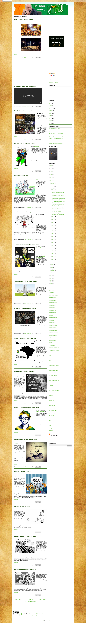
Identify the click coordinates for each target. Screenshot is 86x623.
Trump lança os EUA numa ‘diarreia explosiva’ (56, 133)
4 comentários (29, 594)
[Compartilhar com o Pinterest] (40, 57)
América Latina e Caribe (52, 101)
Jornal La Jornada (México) (53, 370)
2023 (51, 169)
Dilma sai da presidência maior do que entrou (26, 408)
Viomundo (51, 430)
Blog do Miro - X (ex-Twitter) (53, 82)
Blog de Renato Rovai (52, 333)
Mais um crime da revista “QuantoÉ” (54, 128)
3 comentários (29, 402)
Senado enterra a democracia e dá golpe (25, 338)
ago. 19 (53, 233)
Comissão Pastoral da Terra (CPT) (54, 347)
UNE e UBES (51, 427)
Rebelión (50, 403)
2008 (51, 284)
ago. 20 (53, 231)
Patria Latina (51, 397)
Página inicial (31, 599)
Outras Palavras (51, 387)
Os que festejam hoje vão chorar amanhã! (25, 569)
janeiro (52, 272)
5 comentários (29, 303)
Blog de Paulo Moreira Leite (53, 332)
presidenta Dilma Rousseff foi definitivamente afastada (40, 251)
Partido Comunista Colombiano (54, 388)
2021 (51, 172)
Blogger (50, 620)
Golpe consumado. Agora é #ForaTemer (25, 536)
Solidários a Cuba (52, 417)
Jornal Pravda (51, 373)
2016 (51, 180)
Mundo (50, 118)
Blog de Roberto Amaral (53, 337)
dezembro (52, 182)
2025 (51, 166)
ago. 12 (53, 244)
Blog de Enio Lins (52, 307)
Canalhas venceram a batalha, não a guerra (26, 212)
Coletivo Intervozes (52, 345)
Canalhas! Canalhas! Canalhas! (22, 471)
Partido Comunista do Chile (53, 392)
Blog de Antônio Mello (52, 297)
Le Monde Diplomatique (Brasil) (54, 377)
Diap (50, 355)
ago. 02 (53, 259)
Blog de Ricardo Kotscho (53, 335)
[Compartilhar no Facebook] (39, 57)
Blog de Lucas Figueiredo (53, 317)
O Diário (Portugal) (52, 382)
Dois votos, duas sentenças (21, 175)
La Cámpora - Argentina (53, 375)
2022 (51, 171)
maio (52, 265)
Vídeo (50, 123)
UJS (50, 425)
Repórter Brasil (51, 407)
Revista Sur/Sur (51, 415)
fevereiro (52, 270)
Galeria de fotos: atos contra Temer (24, 19)
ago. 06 (53, 253)
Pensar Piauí (51, 398)
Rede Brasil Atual (52, 405)
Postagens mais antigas (42, 599)
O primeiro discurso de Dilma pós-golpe (25, 86)
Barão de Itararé (51, 293)
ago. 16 (53, 237)
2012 (51, 278)
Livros (50, 111)
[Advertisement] (30, 71)
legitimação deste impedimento (41, 257)
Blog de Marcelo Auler (52, 323)
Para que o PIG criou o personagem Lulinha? (56, 136)
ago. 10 (53, 247)
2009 (51, 283)
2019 (51, 176)
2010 (51, 281)
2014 (51, 275)
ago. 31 (53, 189)
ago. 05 (53, 254)
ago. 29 (53, 217)
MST (50, 378)
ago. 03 (53, 257)
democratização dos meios (39, 268)
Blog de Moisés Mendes (53, 328)
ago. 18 (53, 234)
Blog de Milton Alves (52, 327)
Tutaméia (50, 422)
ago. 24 (53, 225)
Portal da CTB (51, 400)
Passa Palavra (51, 395)
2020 (51, 174)
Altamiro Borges (53, 434)
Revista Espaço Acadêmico (53, 410)
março (52, 269)
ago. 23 (53, 227)
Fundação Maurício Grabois (53, 362)
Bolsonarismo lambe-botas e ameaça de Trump (56, 138)
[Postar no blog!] (36, 57)
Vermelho (15, 443)
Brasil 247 (50, 342)
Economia (50, 106)
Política (50, 120)
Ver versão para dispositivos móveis (30, 601)
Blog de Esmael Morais (52, 308)
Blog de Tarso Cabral (52, 338)
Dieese (50, 358)
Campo (50, 103)
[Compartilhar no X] (38, 57)
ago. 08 (53, 250)
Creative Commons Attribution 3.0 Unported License (37, 613)
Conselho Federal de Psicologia (54, 350)
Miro (50, 115)
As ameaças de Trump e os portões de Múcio (56, 141)
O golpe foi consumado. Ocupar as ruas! (25, 308)
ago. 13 (53, 242)
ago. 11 (53, 245)
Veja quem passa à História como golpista (25, 281)
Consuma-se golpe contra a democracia (25, 144)
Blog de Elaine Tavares (52, 305)
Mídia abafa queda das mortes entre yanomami (56, 143)
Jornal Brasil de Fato (52, 367)
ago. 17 (53, 236)
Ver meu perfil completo (52, 436)
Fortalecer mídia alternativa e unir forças (25, 439)
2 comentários (29, 564)
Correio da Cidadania (52, 352)
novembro (53, 183)
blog (37, 179)
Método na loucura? (52, 131)
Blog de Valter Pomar (52, 340)
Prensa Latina (51, 402)
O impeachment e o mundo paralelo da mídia (26, 244)
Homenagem (51, 108)
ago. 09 (53, 248)
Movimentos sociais (52, 116)
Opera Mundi (51, 385)
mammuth (42, 620)
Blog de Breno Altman (52, 300)
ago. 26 (53, 222)
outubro (52, 185)
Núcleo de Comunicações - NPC (54, 380)
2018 (51, 177)
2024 (51, 168)
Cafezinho (38, 215)
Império (50, 110)
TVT (50, 423)
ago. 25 (53, 224)
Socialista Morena (39, 285)
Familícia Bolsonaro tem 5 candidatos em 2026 (56, 140)
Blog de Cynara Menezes (53, 302)
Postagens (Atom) (32, 605)
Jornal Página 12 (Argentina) (53, 372)
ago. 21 (53, 230)
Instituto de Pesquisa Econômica (54, 365)
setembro (52, 186)
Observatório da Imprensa (53, 383)
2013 (51, 277)
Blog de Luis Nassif (52, 320)
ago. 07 (53, 251)
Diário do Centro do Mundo (40, 411)
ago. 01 (53, 260)
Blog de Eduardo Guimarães (53, 303)
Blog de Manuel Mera (52, 322)
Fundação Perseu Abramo (53, 363)
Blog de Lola (51, 315)
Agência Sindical (51, 292)
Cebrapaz (50, 343)
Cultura (50, 105)
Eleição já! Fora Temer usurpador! (23, 111)
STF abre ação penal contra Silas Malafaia (55, 135)
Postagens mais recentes (18, 599)
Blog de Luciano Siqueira (53, 318)
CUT (37, 341)
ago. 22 (53, 228)
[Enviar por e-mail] (35, 57)
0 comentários (29, 57)
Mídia (50, 113)
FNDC (50, 360)
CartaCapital (38, 247)
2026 (51, 165)
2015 (51, 274)
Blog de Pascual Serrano (53, 330)
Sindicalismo (51, 121)
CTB (37, 311)
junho (52, 264)
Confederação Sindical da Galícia (54, 348)
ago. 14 (53, 240)
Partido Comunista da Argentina (54, 390)
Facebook (50, 80)
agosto (52, 188)
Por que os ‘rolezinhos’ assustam (54, 130)
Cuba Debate (51, 353)
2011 (51, 280)
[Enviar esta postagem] (33, 57)
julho (52, 262)
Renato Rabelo (36, 146)
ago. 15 (53, 239)
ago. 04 (53, 256)
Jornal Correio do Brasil (52, 368)
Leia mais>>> (16, 54)
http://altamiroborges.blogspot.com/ (37, 615)
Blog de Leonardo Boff (52, 312)
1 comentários (29, 106)
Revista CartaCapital (52, 408)
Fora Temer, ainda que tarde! (22, 506)
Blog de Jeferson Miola (52, 310)
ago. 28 (53, 219)
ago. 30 (53, 216)
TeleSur (50, 420)
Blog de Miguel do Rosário (53, 325)
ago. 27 (53, 220)
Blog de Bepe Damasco (52, 298)
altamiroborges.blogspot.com (23, 614)
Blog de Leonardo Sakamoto (53, 313)
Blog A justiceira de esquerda (53, 295)
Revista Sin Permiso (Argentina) (54, 413)
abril (52, 267)
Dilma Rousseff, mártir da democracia (24, 371)
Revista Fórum (51, 412)
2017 (51, 179)
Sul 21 (50, 418)
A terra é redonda (51, 290)
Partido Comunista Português (53, 393)
